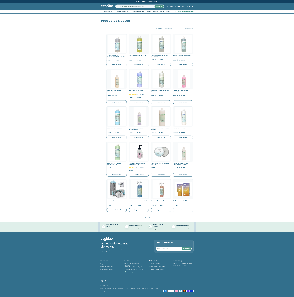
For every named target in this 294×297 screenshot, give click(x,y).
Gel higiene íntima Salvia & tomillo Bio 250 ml (137, 164)
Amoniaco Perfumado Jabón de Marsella (160, 129)
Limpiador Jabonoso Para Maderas (158, 201)
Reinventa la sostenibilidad (161, 11)
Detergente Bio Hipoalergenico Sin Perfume (160, 56)
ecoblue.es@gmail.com (157, 269)
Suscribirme (186, 248)
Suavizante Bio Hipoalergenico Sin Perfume (160, 91)
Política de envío (141, 288)
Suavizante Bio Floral (179, 128)
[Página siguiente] (153, 217)
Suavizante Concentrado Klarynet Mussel (136, 129)
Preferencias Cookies (106, 269)
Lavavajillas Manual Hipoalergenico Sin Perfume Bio (115, 56)
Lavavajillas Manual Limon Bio (137, 55)
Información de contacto (153, 288)
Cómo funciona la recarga (185, 11)
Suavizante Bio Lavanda (136, 90)
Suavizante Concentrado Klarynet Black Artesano (180, 164)
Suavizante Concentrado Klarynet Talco (180, 91)
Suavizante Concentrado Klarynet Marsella (114, 91)
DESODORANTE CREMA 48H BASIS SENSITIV (160, 164)
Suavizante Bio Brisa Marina (114, 128)
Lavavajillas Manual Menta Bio (182, 55)
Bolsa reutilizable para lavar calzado (115, 201)
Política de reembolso (106, 288)
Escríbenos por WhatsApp (158, 266)
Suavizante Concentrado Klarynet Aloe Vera (114, 164)
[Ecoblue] (106, 6)
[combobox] (139, 6)
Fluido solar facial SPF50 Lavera (182, 200)
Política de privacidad (118, 288)
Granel (149, 11)
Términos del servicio (130, 288)
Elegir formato (116, 64)
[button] (190, 6)
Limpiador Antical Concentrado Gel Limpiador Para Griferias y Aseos (138, 201)
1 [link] (145, 217)
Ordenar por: (159, 28)
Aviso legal (103, 291)
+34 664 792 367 (155, 263)
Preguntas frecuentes (106, 266)
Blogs (101, 264)
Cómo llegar (130, 272)
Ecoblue (102, 15)
